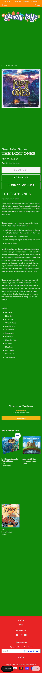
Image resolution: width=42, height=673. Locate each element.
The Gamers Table (20, 665)
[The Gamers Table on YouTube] (25, 635)
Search (21, 624)
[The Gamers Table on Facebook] (16, 635)
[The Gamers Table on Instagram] (21, 635)
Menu (5, 5)
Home (3, 66)
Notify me (21, 177)
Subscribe (31, 651)
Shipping (4, 163)
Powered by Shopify (31, 665)
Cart (38, 5)
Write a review (21, 418)
